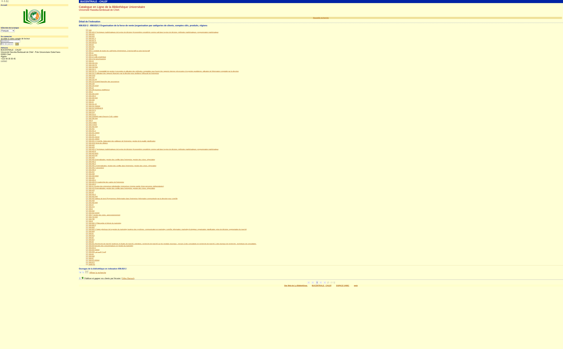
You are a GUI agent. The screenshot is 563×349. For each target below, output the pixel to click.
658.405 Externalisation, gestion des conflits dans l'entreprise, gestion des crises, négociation (121, 159)
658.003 (91, 36)
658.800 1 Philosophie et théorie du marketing (104, 223)
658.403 (91, 147)
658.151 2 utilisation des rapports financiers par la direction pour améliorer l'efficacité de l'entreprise (123, 73)
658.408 (91, 174)
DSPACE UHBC (342, 286)
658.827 (91, 239)
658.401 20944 (93, 133)
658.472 (91, 207)
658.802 (91, 227)
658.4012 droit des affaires (98, 143)
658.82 (91, 237)
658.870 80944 (93, 260)
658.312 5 (92, 110)
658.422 (91, 190)
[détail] (80, 278)
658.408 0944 (93, 176)
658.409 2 (92, 180)
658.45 (91, 192)
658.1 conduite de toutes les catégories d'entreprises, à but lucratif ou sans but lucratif (119, 51)
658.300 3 (92, 96)
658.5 (90, 209)
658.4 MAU (92, 122)
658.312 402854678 (95, 108)
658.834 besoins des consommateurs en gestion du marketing (110, 246)
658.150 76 (92, 65)
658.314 (91, 112)
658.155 (91, 83)
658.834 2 (92, 248)
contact (4, 61)
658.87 (91, 258)
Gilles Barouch (128, 278)
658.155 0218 (93, 86)
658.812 (91, 235)
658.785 (91, 219)
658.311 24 (92, 104)
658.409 (91, 178)
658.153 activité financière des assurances (103, 81)
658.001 (91, 34)
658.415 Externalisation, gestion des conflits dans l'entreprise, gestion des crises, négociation (121, 188)
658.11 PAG (92, 55)
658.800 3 (92, 225)
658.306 (91, 100)
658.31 (91, 102)
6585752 (91, 264)
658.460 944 (93, 203)
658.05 (91, 49)
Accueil (4, 5)
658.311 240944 (94, 106)
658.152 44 (92, 79)
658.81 (91, 233)
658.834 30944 (93, 250)
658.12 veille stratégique (97, 57)
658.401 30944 (93, 139)
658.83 (91, 242)
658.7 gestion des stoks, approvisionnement (104, 215)
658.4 (90, 120)
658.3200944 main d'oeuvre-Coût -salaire (103, 116)
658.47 (91, 205)
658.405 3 (92, 164)
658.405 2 (92, 161)
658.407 (91, 172)
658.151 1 (92, 69)
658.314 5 (92, 114)
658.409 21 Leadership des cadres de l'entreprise (106, 182)
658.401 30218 (93, 137)
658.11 (91, 53)
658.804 (91, 231)
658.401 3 (92, 135)
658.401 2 (92, 131)
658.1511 (91, 75)
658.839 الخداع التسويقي (97, 252)
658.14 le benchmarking (97, 59)
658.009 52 (92, 42)
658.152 (91, 77)
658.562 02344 (93, 213)
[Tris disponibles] (86, 273)
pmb (356, 286)
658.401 (91, 129)
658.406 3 (92, 170)
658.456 (91, 200)
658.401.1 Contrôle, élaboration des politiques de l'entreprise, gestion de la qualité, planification (121, 141)
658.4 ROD (92, 125)
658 (89, 30)
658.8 (90, 221)
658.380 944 (93, 118)
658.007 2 (92, 38)
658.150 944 (93, 67)
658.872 (91, 262)
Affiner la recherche (97, 273)
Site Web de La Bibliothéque (296, 286)
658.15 (91, 61)
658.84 (91, 254)
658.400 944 (93, 127)
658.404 (91, 157)
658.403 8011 (93, 153)
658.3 (90, 92)
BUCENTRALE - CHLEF (321, 286)
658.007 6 (92, 40)
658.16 (91, 88)
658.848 (91, 256)
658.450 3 (92, 194)
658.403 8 (92, 151)
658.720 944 (93, 217)
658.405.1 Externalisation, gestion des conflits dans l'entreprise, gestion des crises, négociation (122, 166)
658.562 (91, 211)
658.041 (91, 47)
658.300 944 (93, 98)
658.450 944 (93, 196)
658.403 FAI (92, 155)
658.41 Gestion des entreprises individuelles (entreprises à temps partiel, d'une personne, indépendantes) (126, 186)
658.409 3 (92, 184)
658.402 (91, 145)
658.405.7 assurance (96, 168)
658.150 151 (93, 63)
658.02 (91, 44)
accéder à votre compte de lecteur (15, 39)
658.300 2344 (93, 94)
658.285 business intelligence (99, 90)
